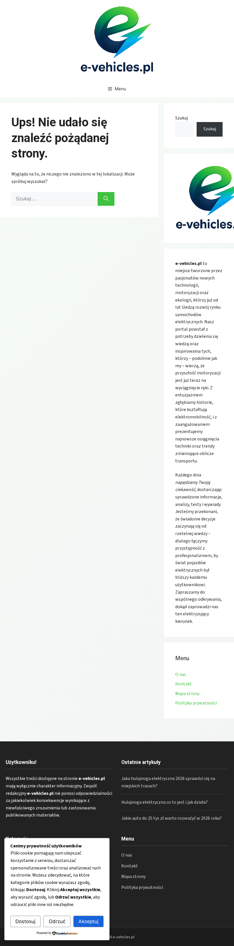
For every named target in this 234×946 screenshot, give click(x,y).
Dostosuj (25, 921)
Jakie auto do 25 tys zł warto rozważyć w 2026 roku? (171, 818)
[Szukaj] (106, 199)
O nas (180, 674)
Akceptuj (88, 921)
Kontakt (183, 684)
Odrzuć (57, 921)
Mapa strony (187, 693)
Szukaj (181, 118)
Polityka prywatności (196, 703)
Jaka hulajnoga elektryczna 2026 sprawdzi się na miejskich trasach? (168, 782)
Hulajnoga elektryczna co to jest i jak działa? (164, 802)
